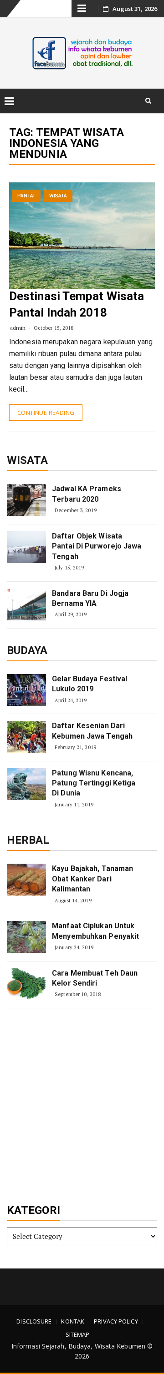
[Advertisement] (82, 1106)
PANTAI (26, 196)
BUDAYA (27, 650)
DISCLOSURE (33, 1321)
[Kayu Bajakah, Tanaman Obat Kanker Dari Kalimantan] (26, 880)
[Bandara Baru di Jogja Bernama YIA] (26, 604)
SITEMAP (78, 1334)
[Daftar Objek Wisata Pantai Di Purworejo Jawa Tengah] (26, 547)
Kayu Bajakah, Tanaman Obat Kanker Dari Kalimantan (92, 878)
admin (18, 327)
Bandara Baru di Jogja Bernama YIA (90, 598)
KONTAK (72, 1321)
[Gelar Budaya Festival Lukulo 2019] (26, 690)
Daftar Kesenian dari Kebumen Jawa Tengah (92, 730)
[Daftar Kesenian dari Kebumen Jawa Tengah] (26, 737)
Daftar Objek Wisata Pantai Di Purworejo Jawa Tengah (96, 546)
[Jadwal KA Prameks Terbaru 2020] (26, 500)
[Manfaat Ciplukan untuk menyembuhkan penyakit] (26, 937)
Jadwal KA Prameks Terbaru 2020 (86, 493)
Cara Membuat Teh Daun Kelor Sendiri (95, 978)
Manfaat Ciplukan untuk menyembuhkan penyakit (95, 930)
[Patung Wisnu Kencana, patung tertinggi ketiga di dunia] (26, 784)
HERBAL (28, 840)
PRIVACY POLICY (116, 1321)
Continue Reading (45, 412)
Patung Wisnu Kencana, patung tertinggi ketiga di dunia (93, 783)
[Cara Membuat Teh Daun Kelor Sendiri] (26, 984)
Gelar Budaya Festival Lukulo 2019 (89, 683)
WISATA (58, 196)
